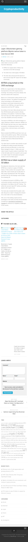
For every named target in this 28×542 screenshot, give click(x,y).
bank (3, 423)
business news (13, 429)
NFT (4, 516)
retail (23, 453)
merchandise (20, 448)
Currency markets (22, 438)
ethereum (10, 440)
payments (17, 453)
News (19, 451)
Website (5, 381)
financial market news (21, 442)
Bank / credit (10, 423)
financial (13, 442)
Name (5, 375)
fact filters (17, 440)
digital (3, 440)
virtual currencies (15, 457)
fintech (10, 446)
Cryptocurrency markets (11, 438)
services (3, 455)
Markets (13, 448)
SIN (9, 455)
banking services (20, 423)
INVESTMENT (5, 448)
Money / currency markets (10, 450)
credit (6, 434)
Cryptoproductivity (14, 9)
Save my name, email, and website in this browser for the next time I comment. (13, 388)
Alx (23, 536)
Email (16, 375)
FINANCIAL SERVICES (8, 444)
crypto (16, 433)
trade (8, 457)
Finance (7, 442)
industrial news (21, 446)
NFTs (11, 453)
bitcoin (8, 425)
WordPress (13, 536)
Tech (13, 455)
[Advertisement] (14, 29)
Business (5, 429)
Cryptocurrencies (8, 436)
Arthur (4, 56)
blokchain (4, 46)
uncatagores (6, 520)
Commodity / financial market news (12, 431)
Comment (6, 365)
